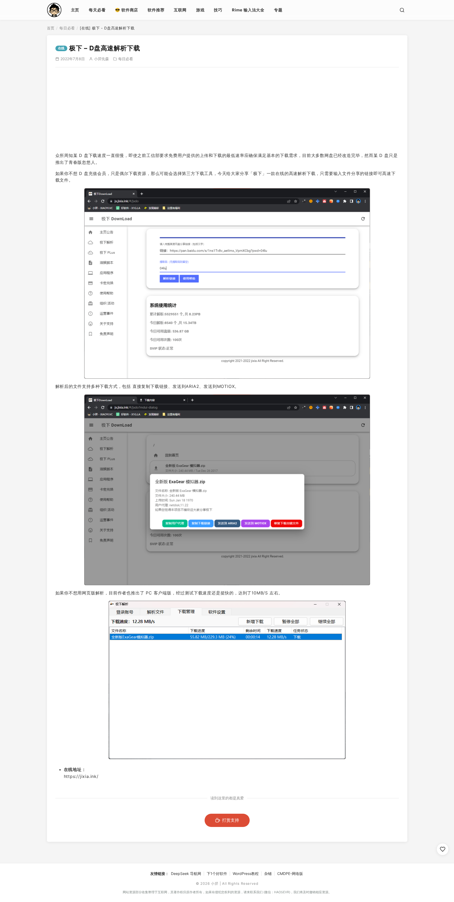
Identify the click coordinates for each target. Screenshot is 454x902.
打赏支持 (230, 820)
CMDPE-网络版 (290, 873)
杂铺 (268, 873)
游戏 (200, 9)
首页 (51, 28)
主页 (75, 9)
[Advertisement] (227, 110)
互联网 (180, 9)
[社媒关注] (443, 849)
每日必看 (67, 28)
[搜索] (402, 10)
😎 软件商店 (126, 9)
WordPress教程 (246, 873)
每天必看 (97, 9)
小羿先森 (101, 58)
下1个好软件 (217, 873)
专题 (278, 9)
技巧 (218, 9)
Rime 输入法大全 (248, 9)
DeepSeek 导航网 (186, 873)
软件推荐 (156, 9)
